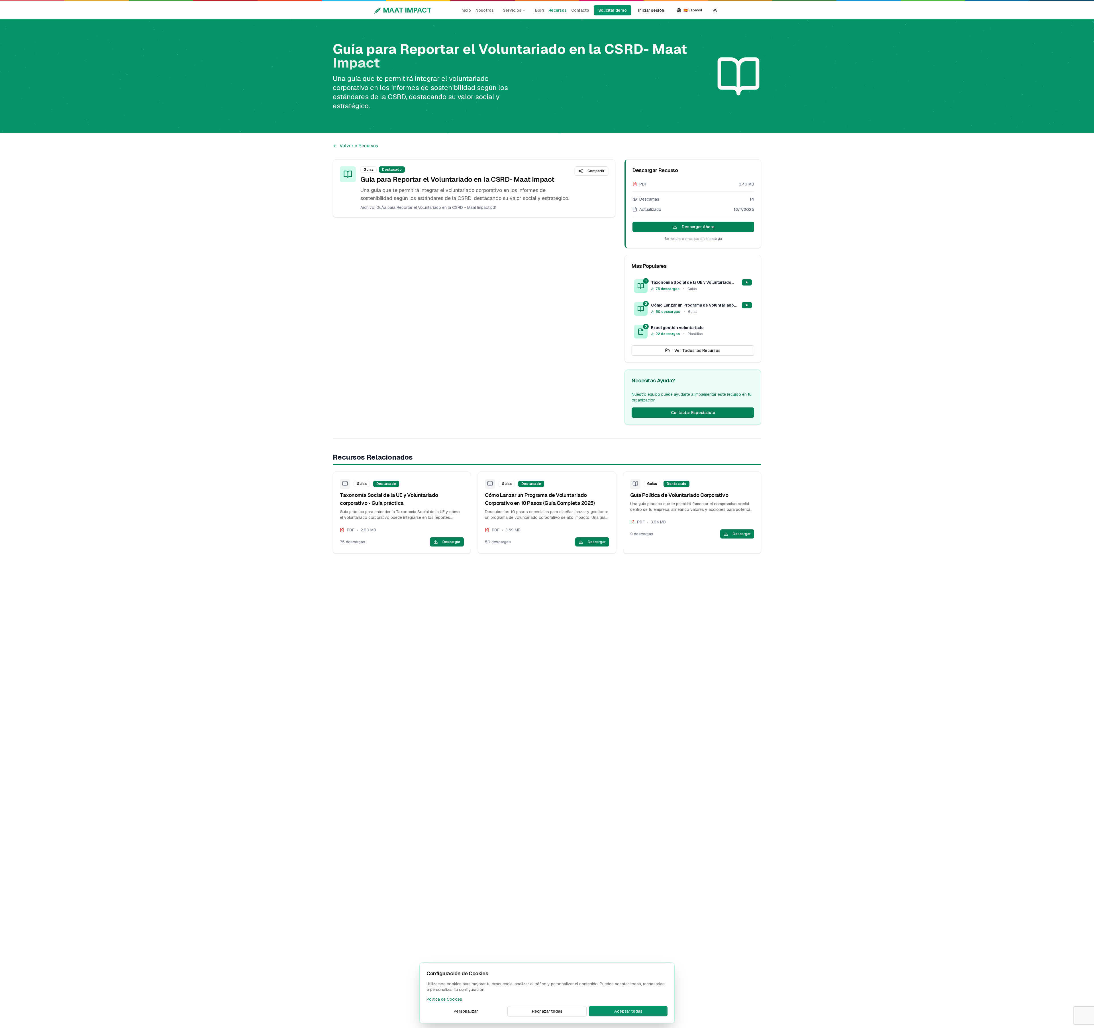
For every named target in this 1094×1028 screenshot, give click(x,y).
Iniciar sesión (651, 10)
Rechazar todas (547, 1011)
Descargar (451, 542)
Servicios (512, 10)
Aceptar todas (628, 1011)
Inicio (465, 10)
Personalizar (466, 1011)
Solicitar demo (612, 10)
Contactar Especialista (693, 412)
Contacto (580, 10)
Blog (539, 10)
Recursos (557, 10)
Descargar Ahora (698, 226)
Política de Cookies (444, 999)
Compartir (596, 171)
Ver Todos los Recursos (697, 350)
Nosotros (484, 10)
